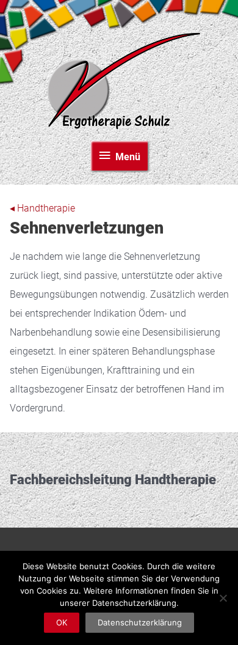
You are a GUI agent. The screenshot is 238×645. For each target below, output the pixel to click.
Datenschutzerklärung (140, 622)
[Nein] (223, 598)
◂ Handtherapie (42, 208)
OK (61, 622)
